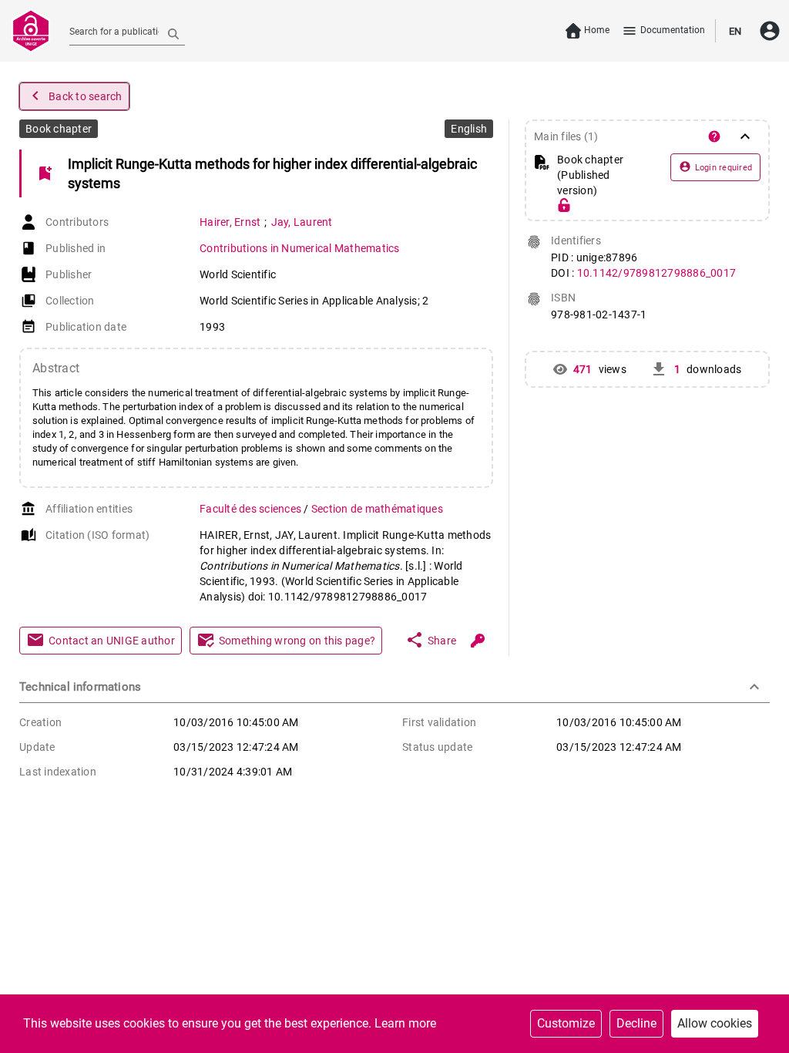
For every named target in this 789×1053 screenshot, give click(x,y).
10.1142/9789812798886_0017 (657, 273)
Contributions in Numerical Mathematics (300, 248)
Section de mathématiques (377, 509)
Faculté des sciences (252, 509)
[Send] (173, 33)
